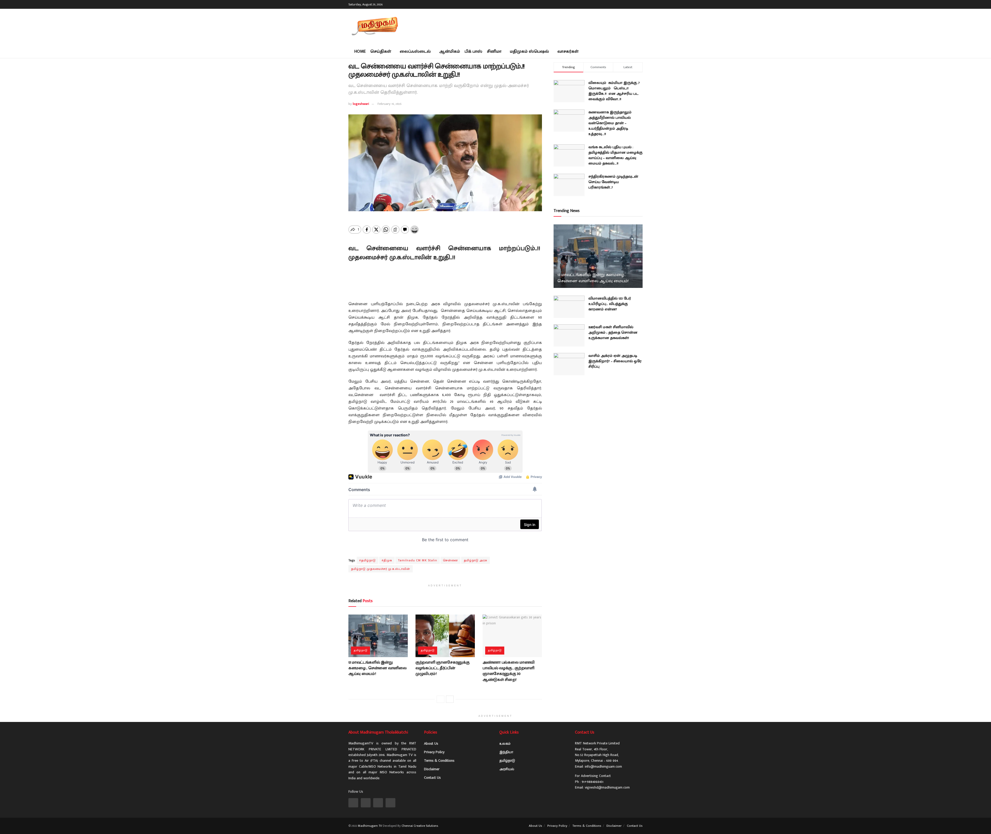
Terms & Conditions (439, 761)
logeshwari (361, 104)
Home (360, 51)
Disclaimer (431, 769)
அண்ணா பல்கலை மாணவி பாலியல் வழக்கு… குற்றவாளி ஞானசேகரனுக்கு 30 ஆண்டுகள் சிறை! (509, 671)
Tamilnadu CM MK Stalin (417, 560)
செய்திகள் (380, 51)
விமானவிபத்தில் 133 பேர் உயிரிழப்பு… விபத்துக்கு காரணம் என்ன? (609, 303)
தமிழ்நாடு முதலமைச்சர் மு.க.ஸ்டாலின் (380, 568)
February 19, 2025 (390, 104)
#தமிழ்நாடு (367, 560)
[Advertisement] (549, 25)
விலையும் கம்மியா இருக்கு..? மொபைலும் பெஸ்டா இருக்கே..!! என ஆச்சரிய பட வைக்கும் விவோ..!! (614, 91)
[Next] (450, 699)
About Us (431, 743)
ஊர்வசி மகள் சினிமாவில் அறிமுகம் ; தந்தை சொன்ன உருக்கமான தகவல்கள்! (612, 332)
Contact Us (432, 778)
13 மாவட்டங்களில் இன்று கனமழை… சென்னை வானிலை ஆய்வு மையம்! (377, 668)
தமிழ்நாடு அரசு (475, 560)
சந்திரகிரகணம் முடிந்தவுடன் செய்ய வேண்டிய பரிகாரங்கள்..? (613, 182)
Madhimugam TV (370, 825)
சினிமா (494, 51)
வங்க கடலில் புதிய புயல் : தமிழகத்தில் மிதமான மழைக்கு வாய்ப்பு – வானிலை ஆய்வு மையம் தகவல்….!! (615, 155)
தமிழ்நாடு (360, 650)
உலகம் (504, 743)
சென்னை (450, 560)
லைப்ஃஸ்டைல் (415, 51)
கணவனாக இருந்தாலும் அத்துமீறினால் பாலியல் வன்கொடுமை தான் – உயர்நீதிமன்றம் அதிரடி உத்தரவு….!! (610, 123)
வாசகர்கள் (568, 51)
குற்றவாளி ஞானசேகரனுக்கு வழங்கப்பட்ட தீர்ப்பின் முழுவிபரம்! (442, 668)
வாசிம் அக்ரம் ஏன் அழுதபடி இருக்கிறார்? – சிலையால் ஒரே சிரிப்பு (615, 361)
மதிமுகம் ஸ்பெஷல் (529, 51)
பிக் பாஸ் (473, 51)
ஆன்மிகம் (449, 51)
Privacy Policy (434, 752)
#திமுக (387, 560)
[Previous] (440, 699)
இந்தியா (506, 752)
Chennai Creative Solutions (420, 825)
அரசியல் (506, 769)
